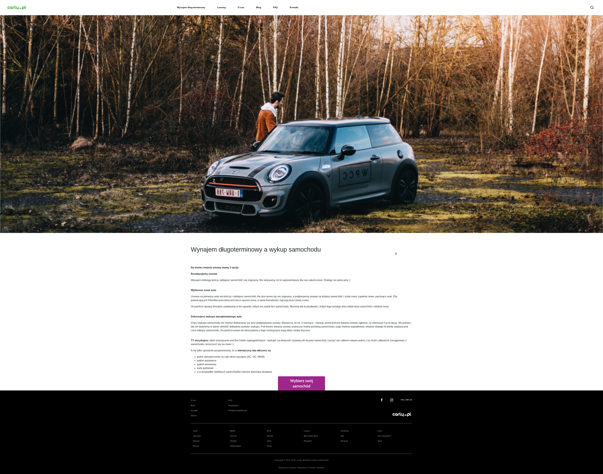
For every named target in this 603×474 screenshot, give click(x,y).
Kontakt (294, 7)
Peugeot (308, 441)
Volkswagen (235, 446)
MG (342, 436)
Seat (380, 441)
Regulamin (233, 405)
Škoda (196, 446)
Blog (258, 7)
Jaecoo (233, 436)
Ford (380, 431)
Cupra (307, 431)
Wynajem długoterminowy (191, 7)
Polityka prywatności (237, 410)
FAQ (275, 7)
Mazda (270, 436)
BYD (269, 431)
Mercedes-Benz (311, 436)
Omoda (233, 441)
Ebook (194, 415)
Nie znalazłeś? (384, 436)
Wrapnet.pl (302, 468)
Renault (344, 441)
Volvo (269, 446)
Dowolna (345, 431)
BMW (232, 431)
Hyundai (197, 436)
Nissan (196, 441)
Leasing (221, 7)
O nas (241, 7)
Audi (195, 431)
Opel (269, 441)
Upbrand (320, 468)
